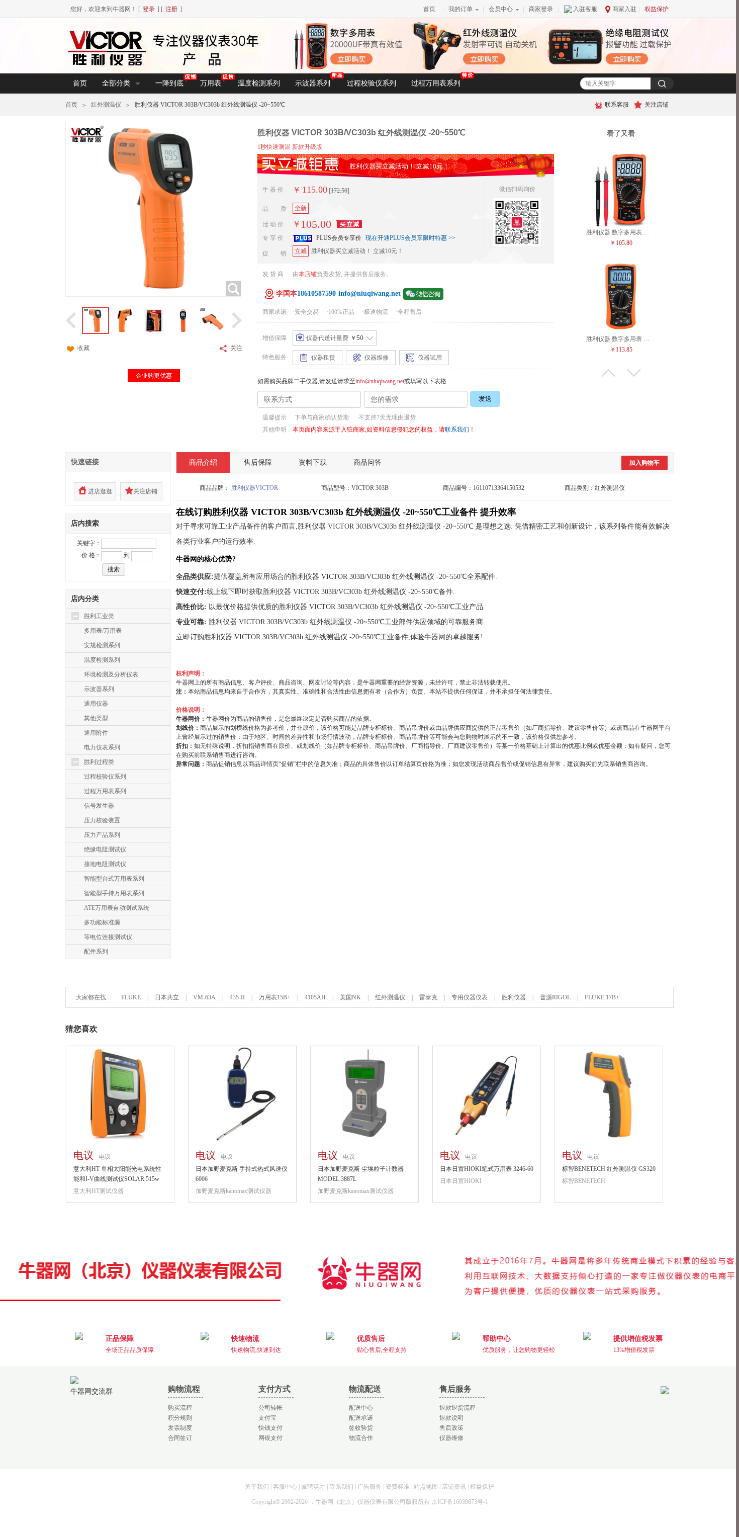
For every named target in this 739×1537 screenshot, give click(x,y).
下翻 (634, 373)
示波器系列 (312, 83)
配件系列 (96, 951)
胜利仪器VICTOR (254, 487)
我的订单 (460, 9)
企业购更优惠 (154, 375)
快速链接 (85, 462)
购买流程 (180, 1407)
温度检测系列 (259, 83)
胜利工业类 (99, 616)
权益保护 (656, 9)
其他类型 (96, 718)
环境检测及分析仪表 (111, 674)
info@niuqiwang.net (379, 381)
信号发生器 (99, 805)
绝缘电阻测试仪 (105, 849)
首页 (429, 9)
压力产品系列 (102, 834)
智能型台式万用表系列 (114, 878)
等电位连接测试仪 (108, 937)
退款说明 (451, 1417)
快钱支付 (270, 1427)
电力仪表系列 (102, 747)
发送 (485, 398)
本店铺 (308, 274)
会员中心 (501, 9)
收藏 (83, 348)
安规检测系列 (102, 645)
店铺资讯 (454, 1486)
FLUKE (131, 997)
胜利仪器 (514, 997)
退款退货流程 (457, 1407)
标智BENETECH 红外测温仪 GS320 (609, 1168)
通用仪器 (96, 703)
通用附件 (96, 732)
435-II (237, 997)
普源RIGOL (555, 997)
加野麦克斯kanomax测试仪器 (233, 1190)
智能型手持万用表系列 (114, 893)
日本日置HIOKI (461, 1180)
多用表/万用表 (103, 630)
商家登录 (541, 9)
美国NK (350, 997)
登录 (149, 9)
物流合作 (361, 1437)
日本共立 (167, 997)
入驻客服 (585, 9)
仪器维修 (451, 1437)
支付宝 (267, 1417)
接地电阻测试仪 (105, 864)
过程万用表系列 (435, 83)
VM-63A (204, 997)
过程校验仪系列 (371, 83)
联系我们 (457, 429)
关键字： (89, 543)
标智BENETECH (583, 1180)
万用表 (210, 83)
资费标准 (398, 1486)
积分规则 (180, 1417)
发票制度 (180, 1427)
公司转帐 (270, 1407)
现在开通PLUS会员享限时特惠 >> (410, 237)
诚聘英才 (313, 1486)
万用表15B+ (275, 997)
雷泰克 (428, 997)
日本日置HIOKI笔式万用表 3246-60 (486, 1168)
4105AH (315, 997)
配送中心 (361, 1407)
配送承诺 (361, 1417)
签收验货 (361, 1427)
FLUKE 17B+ (602, 997)
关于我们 (257, 1486)
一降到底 (169, 83)
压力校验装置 (102, 820)
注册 (171, 9)
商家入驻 (624, 9)
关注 (236, 348)
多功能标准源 (102, 922)
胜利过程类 (99, 761)
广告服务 (369, 1486)
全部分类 (116, 83)
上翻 (608, 373)
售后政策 (451, 1427)
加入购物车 (644, 462)
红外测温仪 (106, 104)
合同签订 (180, 1437)
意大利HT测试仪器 (98, 1190)
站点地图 (426, 1486)
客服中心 (285, 1486)
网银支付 (270, 1437)
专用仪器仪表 (469, 997)
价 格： (91, 555)
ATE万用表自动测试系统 (116, 907)
